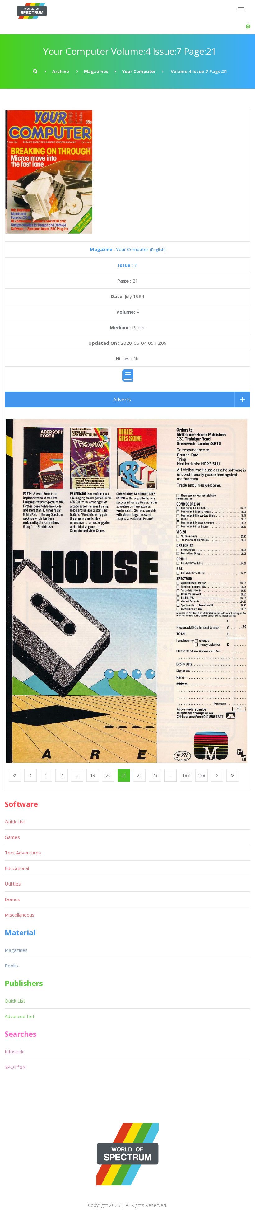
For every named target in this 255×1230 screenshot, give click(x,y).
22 (139, 775)
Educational (17, 868)
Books (11, 965)
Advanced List (20, 1016)
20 (108, 775)
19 (92, 775)
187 (186, 775)
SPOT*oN (15, 1067)
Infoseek (14, 1051)
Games (12, 837)
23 (154, 775)
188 (201, 775)
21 (123, 775)
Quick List (15, 821)
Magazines (96, 71)
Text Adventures (23, 852)
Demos (12, 899)
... (77, 775)
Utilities (13, 884)
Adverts (122, 399)
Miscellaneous (20, 915)
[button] (248, 26)
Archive (60, 71)
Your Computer (139, 71)
